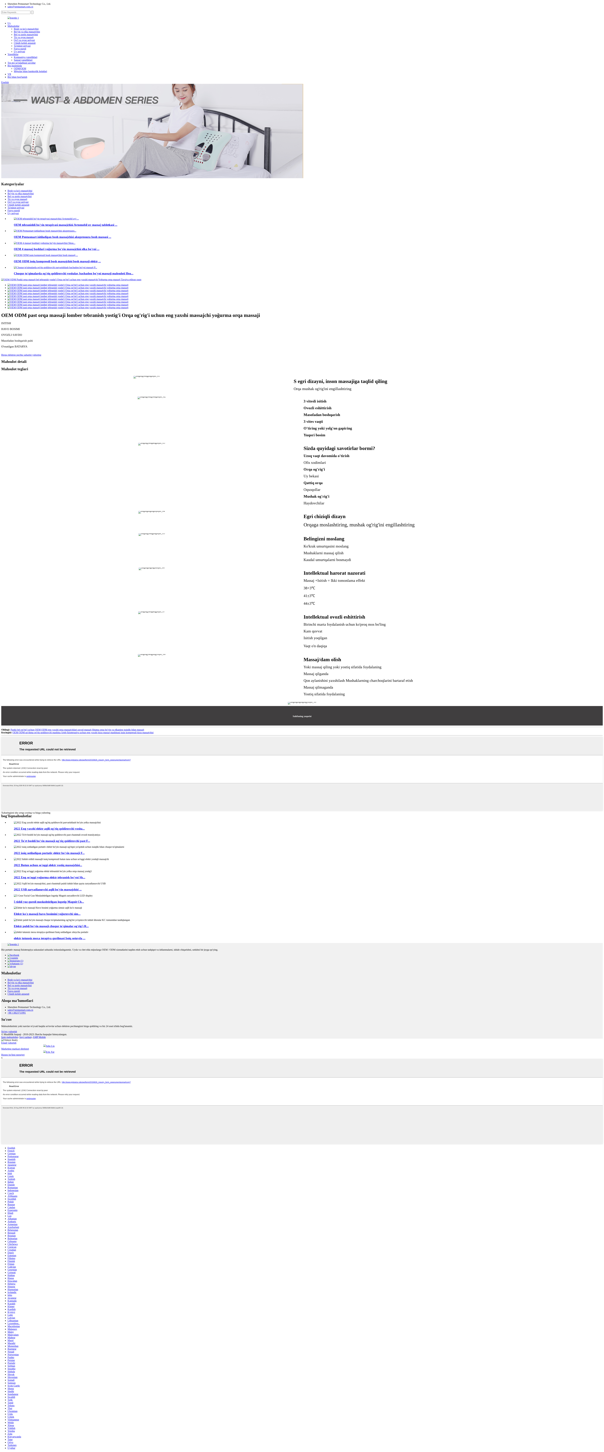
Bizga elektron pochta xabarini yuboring (21, 355)
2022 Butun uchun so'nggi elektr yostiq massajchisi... (48, 865)
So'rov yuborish (9, 1031)
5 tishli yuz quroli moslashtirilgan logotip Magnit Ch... (49, 901)
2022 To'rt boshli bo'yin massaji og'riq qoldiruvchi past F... (52, 841)
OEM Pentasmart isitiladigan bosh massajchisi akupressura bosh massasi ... (62, 237)
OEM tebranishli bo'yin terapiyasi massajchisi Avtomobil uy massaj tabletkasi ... (65, 224)
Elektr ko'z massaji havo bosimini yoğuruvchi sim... (47, 914)
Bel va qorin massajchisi (26, 34)
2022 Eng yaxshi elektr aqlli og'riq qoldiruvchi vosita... (49, 828)
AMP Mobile (39, 1037)
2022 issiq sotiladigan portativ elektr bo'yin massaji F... (49, 853)
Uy (9, 23)
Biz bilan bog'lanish (17, 77)
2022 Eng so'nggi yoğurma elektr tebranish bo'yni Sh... (49, 877)
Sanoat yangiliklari (23, 60)
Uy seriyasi (19, 51)
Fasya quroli (20, 48)
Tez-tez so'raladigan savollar (22, 62)
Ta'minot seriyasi (22, 46)
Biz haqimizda (15, 65)
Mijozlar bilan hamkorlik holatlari (30, 71)
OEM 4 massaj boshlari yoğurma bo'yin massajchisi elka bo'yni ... (56, 249)
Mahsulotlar (13, 26)
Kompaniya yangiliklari (25, 57)
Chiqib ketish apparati (25, 43)
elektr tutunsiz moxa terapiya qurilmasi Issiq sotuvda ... (49, 938)
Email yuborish (8, 1043)
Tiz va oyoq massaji (24, 37)
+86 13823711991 (17, 1012)
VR (9, 74)
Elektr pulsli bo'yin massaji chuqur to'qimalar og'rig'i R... (51, 926)
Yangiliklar (13, 54)
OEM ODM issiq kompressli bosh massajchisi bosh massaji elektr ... (57, 261)
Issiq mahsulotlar (9, 1037)
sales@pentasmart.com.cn (20, 6)
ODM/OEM (20, 68)
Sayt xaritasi (25, 1037)
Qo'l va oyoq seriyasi (24, 40)
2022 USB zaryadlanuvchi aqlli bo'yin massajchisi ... (48, 889)
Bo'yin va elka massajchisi (27, 31)
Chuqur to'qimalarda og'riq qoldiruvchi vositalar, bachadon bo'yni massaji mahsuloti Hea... (73, 273)
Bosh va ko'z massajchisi (26, 29)
